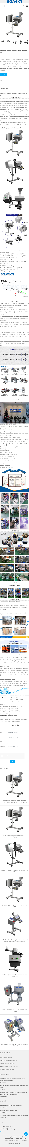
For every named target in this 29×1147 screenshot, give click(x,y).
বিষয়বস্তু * (2, 747)
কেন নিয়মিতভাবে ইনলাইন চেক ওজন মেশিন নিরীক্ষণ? (11, 1105)
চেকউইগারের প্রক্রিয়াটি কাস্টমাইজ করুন (8, 1110)
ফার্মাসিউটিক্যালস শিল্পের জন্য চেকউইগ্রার (8, 1060)
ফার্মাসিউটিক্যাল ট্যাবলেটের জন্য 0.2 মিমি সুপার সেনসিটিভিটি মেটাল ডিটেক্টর (14, 1010)
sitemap (24, 1141)
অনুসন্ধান (3, 74)
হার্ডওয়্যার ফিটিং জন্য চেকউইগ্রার (7, 1069)
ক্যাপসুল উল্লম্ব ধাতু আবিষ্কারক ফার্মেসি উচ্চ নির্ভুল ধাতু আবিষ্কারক (14, 836)
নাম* (1, 737)
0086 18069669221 (7, 1126)
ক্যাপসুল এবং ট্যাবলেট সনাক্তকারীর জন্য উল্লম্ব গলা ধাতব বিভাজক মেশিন (14, 975)
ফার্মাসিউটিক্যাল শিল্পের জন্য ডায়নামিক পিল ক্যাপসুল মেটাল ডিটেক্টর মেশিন (14, 906)
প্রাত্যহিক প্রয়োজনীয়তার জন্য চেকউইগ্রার (9, 1066)
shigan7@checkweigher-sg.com (12, 1129)
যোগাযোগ (17, 1141)
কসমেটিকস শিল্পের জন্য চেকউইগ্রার (7, 1063)
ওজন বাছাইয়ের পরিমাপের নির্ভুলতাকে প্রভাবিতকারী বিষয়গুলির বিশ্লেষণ (14, 1115)
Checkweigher (8, 1141)
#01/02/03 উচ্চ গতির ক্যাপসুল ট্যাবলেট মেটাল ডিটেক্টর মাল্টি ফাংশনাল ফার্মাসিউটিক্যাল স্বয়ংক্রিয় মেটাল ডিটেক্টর (14, 940)
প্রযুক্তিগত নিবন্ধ (13, 1137)
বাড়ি (25, 1139)
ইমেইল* (2, 732)
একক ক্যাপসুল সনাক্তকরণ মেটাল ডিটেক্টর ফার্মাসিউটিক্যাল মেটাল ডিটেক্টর (14, 871)
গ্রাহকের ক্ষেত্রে (19, 1139)
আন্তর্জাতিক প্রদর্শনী (9, 1139)
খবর (6, 1137)
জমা (12, 761)
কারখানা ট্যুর (21, 1137)
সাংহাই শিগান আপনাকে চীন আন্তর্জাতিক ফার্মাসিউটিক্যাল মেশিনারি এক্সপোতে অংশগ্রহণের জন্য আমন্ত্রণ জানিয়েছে (13, 1093)
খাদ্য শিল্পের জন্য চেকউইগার (6, 1057)
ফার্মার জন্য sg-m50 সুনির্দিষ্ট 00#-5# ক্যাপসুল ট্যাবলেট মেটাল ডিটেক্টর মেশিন (14, 1045)
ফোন (1, 742)
